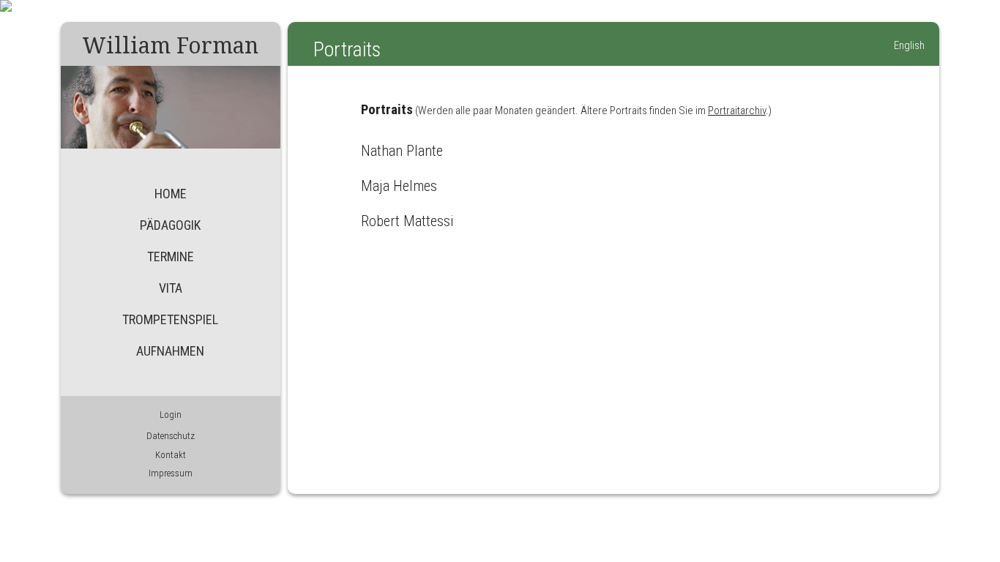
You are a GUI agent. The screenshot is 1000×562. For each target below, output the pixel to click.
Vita (170, 288)
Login (171, 414)
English (909, 45)
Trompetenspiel (170, 319)
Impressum (171, 473)
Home (170, 193)
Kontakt (170, 454)
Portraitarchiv (737, 110)
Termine (170, 256)
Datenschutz (170, 435)
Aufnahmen (170, 351)
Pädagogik (170, 225)
